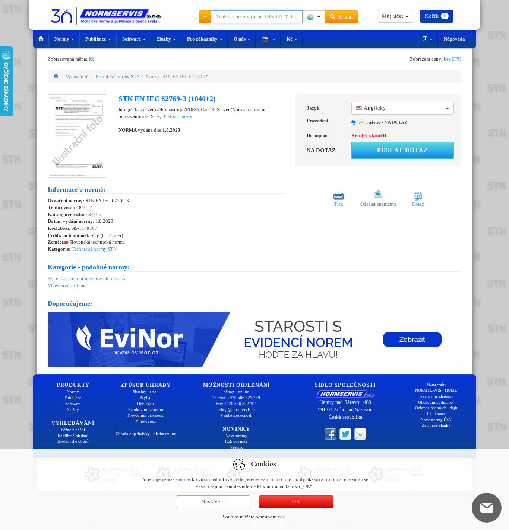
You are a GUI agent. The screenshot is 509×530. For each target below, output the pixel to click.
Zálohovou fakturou (145, 409)
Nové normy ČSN (436, 419)
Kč (290, 39)
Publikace (96, 39)
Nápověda (454, 39)
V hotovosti (146, 421)
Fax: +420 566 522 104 (236, 403)
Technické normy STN (117, 76)
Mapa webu (436, 384)
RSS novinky (236, 441)
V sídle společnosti (236, 415)
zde (281, 517)
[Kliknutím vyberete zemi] (313, 16)
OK (296, 501)
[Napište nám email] (360, 433)
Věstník (236, 447)
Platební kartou (146, 391)
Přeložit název (178, 116)
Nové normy (236, 435)
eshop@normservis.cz (236, 409)
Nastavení (213, 501)
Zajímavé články (436, 425)
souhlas (183, 479)
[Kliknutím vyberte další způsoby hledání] (205, 16)
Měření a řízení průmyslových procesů (86, 278)
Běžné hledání (73, 429)
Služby (164, 39)
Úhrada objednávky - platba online (146, 433)
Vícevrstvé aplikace (68, 285)
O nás (240, 39)
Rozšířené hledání (73, 435)
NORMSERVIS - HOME (436, 390)
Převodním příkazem (145, 415)
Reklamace (436, 413)
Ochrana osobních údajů (436, 407)
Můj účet (393, 16)
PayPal (145, 397)
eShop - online (236, 391)
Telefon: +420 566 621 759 (236, 397)
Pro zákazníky (203, 39)
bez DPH (452, 59)
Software (132, 39)
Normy (62, 39)
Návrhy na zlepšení (436, 396)
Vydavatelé (77, 76)
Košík (435, 16)
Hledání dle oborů (73, 441)
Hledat (344, 17)
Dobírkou (145, 403)
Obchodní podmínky (436, 402)
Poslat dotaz (402, 150)
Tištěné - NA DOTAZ (385, 122)
